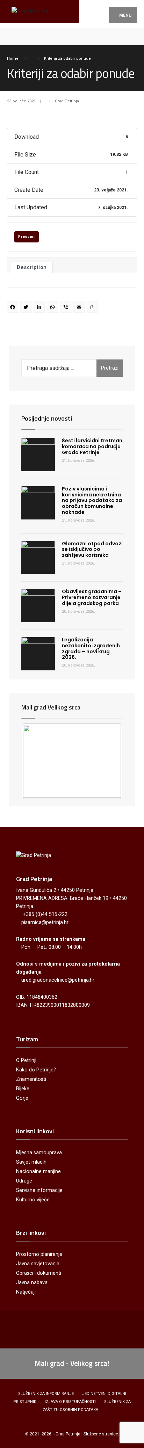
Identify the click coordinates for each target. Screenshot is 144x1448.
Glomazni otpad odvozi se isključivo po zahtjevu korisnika (92, 549)
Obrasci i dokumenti (38, 1273)
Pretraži (109, 368)
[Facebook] (11, 36)
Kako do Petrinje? (36, 1070)
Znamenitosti (31, 1079)
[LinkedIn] (40, 307)
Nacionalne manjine (38, 1171)
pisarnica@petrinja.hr (45, 922)
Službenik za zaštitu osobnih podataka (87, 1405)
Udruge (24, 1181)
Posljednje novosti (46, 418)
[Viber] (66, 307)
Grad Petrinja (67, 101)
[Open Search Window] (133, 36)
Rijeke (22, 1089)
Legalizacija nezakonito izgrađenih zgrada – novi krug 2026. (91, 648)
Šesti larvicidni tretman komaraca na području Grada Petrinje (92, 446)
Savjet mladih (31, 1162)
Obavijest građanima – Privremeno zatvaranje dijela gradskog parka (92, 597)
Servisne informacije (39, 1190)
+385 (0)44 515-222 (45, 914)
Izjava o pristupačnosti (70, 1401)
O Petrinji (26, 1060)
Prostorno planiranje (39, 1254)
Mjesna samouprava (39, 1153)
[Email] (80, 307)
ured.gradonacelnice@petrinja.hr (57, 980)
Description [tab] (32, 267)
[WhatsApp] (53, 307)
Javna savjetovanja (37, 1264)
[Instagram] (23, 36)
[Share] (93, 307)
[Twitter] (27, 307)
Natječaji (26, 1292)
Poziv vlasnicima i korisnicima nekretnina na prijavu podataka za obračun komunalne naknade (92, 500)
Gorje (22, 1098)
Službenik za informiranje (46, 1393)
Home (13, 58)
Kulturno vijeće (33, 1200)
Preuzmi (26, 237)
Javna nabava (32, 1283)
